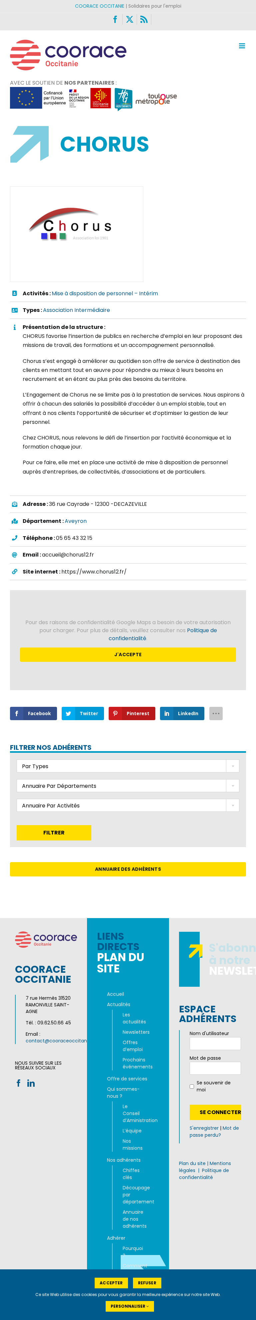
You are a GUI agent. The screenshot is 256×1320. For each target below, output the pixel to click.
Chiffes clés (131, 1174)
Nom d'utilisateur (209, 1033)
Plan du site (192, 1163)
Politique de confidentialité (204, 1174)
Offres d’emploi (131, 1046)
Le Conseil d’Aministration (131, 1113)
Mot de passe (205, 1058)
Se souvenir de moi (214, 1086)
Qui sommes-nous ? (123, 1092)
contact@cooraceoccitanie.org (63, 1040)
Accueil (115, 994)
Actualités (118, 1004)
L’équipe (131, 1130)
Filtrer (54, 832)
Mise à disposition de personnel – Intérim (105, 293)
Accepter (111, 1283)
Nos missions (131, 1144)
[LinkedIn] (31, 1083)
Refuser (147, 1283)
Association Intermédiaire (76, 310)
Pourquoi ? (131, 1252)
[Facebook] (18, 1083)
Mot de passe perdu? (214, 1131)
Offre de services (127, 1078)
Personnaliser (128, 1306)
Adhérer (116, 1238)
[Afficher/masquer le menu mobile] (242, 45)
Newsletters (131, 1032)
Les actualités (131, 1018)
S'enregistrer (204, 1128)
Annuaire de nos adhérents (131, 1219)
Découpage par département (131, 1194)
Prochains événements (131, 1063)
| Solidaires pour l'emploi (128, 6)
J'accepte (128, 654)
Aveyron (76, 521)
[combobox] (128, 765)
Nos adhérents (124, 1160)
